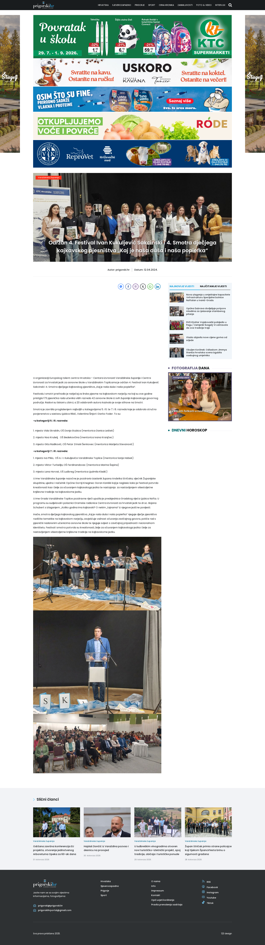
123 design (226, 933)
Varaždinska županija (48, 177)
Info (153, 886)
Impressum (157, 890)
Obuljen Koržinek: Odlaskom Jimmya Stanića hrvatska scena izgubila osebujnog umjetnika (206, 352)
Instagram (213, 892)
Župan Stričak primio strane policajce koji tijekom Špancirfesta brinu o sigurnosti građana (208, 850)
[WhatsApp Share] (150, 286)
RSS (209, 881)
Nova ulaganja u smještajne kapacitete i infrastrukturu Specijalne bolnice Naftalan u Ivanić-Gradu (208, 297)
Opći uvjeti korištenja (162, 900)
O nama (155, 881)
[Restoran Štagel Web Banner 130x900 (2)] (10, 152)
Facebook (212, 887)
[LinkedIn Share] (158, 286)
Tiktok (210, 903)
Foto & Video (204, 5)
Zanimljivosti (185, 5)
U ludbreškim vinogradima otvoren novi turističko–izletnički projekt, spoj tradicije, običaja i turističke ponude (157, 850)
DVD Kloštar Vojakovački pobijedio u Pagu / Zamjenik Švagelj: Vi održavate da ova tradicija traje (207, 325)
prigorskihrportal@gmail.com (54, 910)
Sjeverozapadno (121, 5)
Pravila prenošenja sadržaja (166, 904)
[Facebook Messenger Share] (121, 286)
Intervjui (220, 5)
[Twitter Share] (143, 286)
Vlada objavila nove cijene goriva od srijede (206, 339)
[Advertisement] (97, 311)
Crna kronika (166, 5)
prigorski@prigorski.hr (50, 905)
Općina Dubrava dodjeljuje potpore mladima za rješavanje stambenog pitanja (206, 311)
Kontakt (155, 895)
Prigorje (140, 5)
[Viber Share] (135, 286)
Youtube (211, 897)
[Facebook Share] (128, 286)
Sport (151, 5)
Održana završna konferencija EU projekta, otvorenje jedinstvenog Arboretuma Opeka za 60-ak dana (54, 850)
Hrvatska (103, 5)
